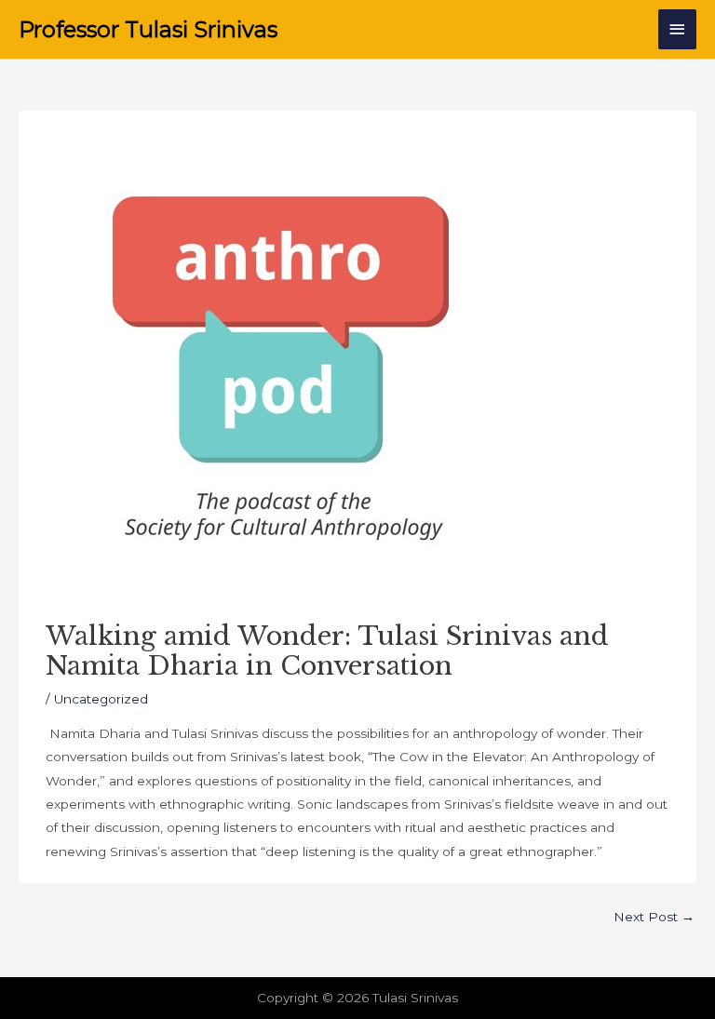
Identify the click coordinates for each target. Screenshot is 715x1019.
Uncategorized (101, 698)
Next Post (654, 916)
